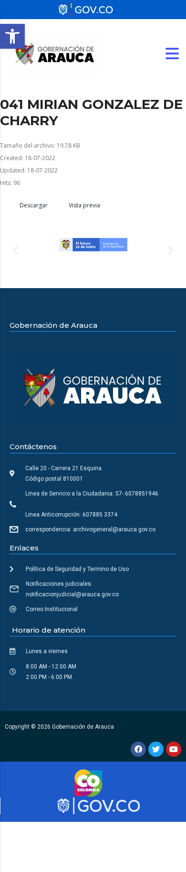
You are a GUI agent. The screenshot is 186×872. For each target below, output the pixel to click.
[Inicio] (55, 53)
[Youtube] (173, 749)
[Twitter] (156, 749)
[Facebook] (138, 749)
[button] (12, 36)
